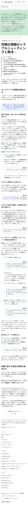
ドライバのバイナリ (6, 447)
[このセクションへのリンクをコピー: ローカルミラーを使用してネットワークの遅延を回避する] (18, 240)
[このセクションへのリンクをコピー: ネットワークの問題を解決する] (4, 92)
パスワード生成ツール (10, 155)
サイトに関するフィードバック (9, 498)
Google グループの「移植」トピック (10, 468)
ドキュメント (4, 6)
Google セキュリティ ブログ (8, 461)
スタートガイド (17, 37)
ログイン (24, 2)
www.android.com (5, 480)
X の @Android (5, 453)
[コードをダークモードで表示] (24, 168)
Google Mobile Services (7, 482)
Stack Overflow (5, 485)
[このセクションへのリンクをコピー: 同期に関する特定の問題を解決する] (8, 369)
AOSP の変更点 (5, 31)
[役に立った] (17, 41)
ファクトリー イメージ (6, 444)
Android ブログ (5, 458)
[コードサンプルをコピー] (26, 168)
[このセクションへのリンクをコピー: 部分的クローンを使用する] (21, 335)
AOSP (2, 37)
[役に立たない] (19, 41)
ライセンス (5, 496)
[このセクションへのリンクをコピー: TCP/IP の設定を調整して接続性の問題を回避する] (12, 207)
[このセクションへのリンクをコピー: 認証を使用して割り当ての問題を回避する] (7, 117)
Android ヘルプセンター (7, 475)
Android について (5, 493)
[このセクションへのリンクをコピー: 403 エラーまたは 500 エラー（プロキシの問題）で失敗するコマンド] (2, 385)
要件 (2, 437)
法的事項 (22, 493)
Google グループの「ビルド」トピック (10, 466)
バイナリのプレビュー (6, 442)
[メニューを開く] (2, 2)
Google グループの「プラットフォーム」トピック (13, 463)
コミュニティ (15, 493)
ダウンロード (4, 439)
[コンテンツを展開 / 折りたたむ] (12, 57)
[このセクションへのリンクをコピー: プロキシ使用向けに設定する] (22, 182)
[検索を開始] (16, 2)
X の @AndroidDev (5, 456)
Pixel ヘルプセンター (6, 477)
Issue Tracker (4, 487)
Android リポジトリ (6, 434)
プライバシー (12, 496)
